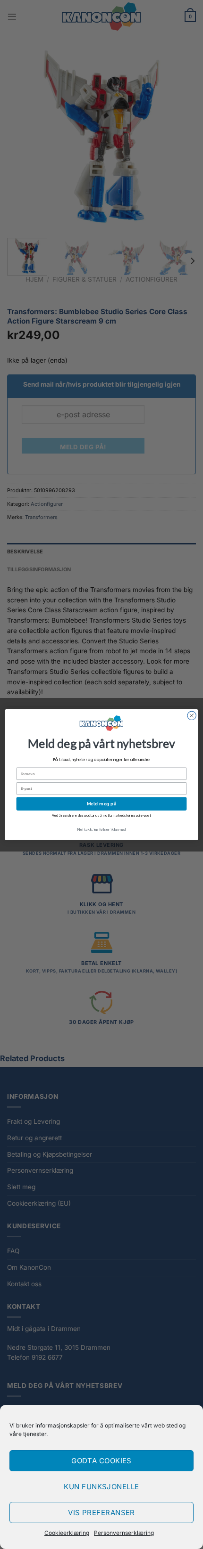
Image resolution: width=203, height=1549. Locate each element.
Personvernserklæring (124, 1532)
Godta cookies (101, 1460)
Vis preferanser (101, 1512)
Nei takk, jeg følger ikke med (101, 829)
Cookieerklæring (66, 1532)
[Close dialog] (191, 715)
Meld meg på (102, 803)
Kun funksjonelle (101, 1486)
